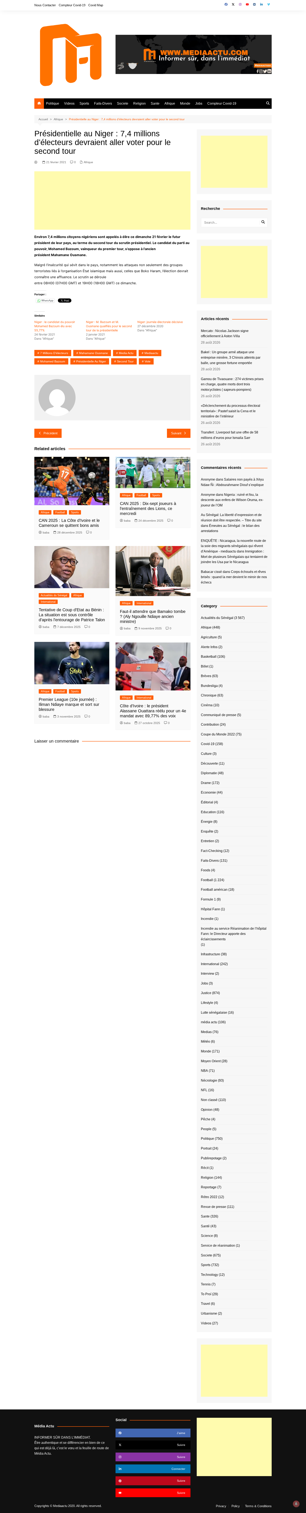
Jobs (198, 103)
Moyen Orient (211, 1061)
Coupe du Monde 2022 (218, 734)
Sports (84, 103)
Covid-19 (207, 744)
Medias (206, 1032)
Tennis (206, 1284)
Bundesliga (209, 686)
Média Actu (42, 1453)
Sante (155, 103)
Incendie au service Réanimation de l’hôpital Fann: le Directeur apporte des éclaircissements (233, 934)
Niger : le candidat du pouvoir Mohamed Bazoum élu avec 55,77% (54, 326)
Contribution (210, 724)
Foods (205, 870)
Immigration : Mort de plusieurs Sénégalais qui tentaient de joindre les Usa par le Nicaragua (234, 557)
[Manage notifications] (296, 1503)
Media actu (126, 353)
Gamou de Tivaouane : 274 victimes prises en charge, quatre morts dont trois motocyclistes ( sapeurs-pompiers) (232, 384)
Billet (204, 666)
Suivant (176, 433)
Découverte (209, 763)
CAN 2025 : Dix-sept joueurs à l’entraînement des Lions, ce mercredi (148, 508)
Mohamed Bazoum (52, 361)
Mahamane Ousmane (93, 353)
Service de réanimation (218, 1245)
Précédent (50, 433)
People (206, 1129)
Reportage (208, 1187)
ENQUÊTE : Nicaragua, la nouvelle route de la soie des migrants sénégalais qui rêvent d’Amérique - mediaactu (233, 546)
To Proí (206, 1294)
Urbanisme (209, 1313)
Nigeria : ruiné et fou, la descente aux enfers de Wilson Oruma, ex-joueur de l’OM (232, 500)
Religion (139, 103)
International (48, 601)
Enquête (207, 831)
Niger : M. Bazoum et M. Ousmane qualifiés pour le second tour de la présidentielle (109, 326)
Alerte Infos (209, 647)
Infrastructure (210, 954)
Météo (205, 1041)
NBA (204, 1070)
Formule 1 (208, 899)
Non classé (209, 1100)
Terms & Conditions (258, 1506)
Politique (52, 103)
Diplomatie (209, 773)
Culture (206, 753)
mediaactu (151, 353)
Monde (185, 103)
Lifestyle (207, 1002)
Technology (209, 1274)
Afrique (169, 103)
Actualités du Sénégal (54, 595)
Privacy (221, 1506)
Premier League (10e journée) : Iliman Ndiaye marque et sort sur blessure (69, 704)
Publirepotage (211, 1158)
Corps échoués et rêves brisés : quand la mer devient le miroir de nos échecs (234, 577)
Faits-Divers (103, 103)
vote (148, 361)
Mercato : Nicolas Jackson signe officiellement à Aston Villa (225, 333)
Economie (208, 792)
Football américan (214, 889)
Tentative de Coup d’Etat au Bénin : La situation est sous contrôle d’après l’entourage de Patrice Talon (72, 614)
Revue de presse (213, 1207)
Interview (207, 973)
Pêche (205, 1119)
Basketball (208, 656)
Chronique (208, 695)
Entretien (207, 841)
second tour (125, 361)
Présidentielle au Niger (91, 361)
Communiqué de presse (218, 715)
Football (60, 512)
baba (46, 532)
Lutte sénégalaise (214, 1012)
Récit (205, 1168)
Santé (205, 1226)
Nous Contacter (45, 5)
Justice (206, 993)
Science (207, 1235)
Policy (235, 1506)
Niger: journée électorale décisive (160, 322)
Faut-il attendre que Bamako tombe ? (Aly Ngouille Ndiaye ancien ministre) (152, 616)
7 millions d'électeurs (54, 353)
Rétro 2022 (209, 1197)
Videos (69, 103)
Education (208, 812)
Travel (205, 1303)
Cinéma (207, 705)
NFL (204, 1090)
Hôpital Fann (210, 909)
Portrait (206, 1148)
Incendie (207, 919)
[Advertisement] (112, 200)
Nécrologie (209, 1080)
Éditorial (207, 802)
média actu (209, 1022)
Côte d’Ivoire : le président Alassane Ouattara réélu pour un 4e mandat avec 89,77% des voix (153, 711)
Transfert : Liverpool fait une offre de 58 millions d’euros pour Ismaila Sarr (229, 435)
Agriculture (209, 637)
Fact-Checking (212, 851)
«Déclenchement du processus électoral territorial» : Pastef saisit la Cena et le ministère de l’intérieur (230, 411)
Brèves (206, 676)
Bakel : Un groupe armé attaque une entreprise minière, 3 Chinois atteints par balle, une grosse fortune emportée (230, 357)
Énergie (207, 821)
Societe (122, 103)
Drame (206, 783)
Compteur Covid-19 (72, 5)
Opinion (207, 1109)
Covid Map (95, 5)
